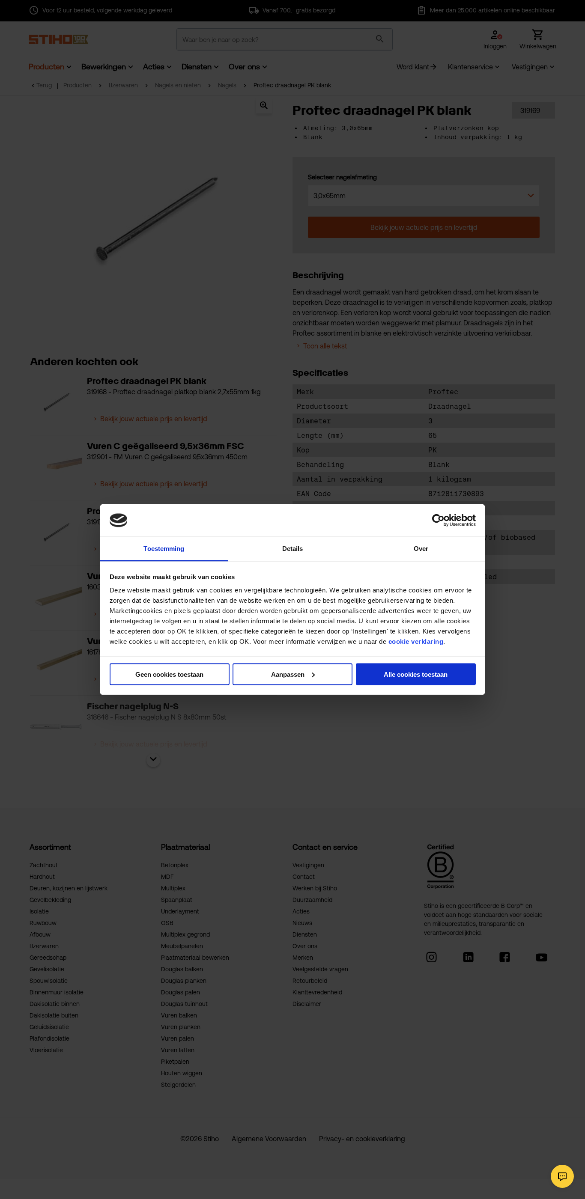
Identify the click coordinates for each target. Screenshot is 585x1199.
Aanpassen (287, 674)
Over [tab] (421, 548)
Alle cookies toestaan (416, 674)
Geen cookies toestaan (169, 674)
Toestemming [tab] (163, 548)
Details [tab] (292, 548)
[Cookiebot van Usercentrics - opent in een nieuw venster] (438, 520)
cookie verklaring (416, 641)
